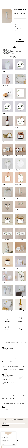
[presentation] (1, 16)
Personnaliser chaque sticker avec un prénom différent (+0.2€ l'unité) (20, 26)
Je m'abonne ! (5, 425)
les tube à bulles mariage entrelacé (8, 375)
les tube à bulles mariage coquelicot (8, 348)
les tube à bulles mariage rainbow (8, 356)
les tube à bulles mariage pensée (8, 408)
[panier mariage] (26, 4)
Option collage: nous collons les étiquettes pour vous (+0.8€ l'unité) (20, 28)
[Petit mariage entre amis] (14, 2)
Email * (3, 422)
